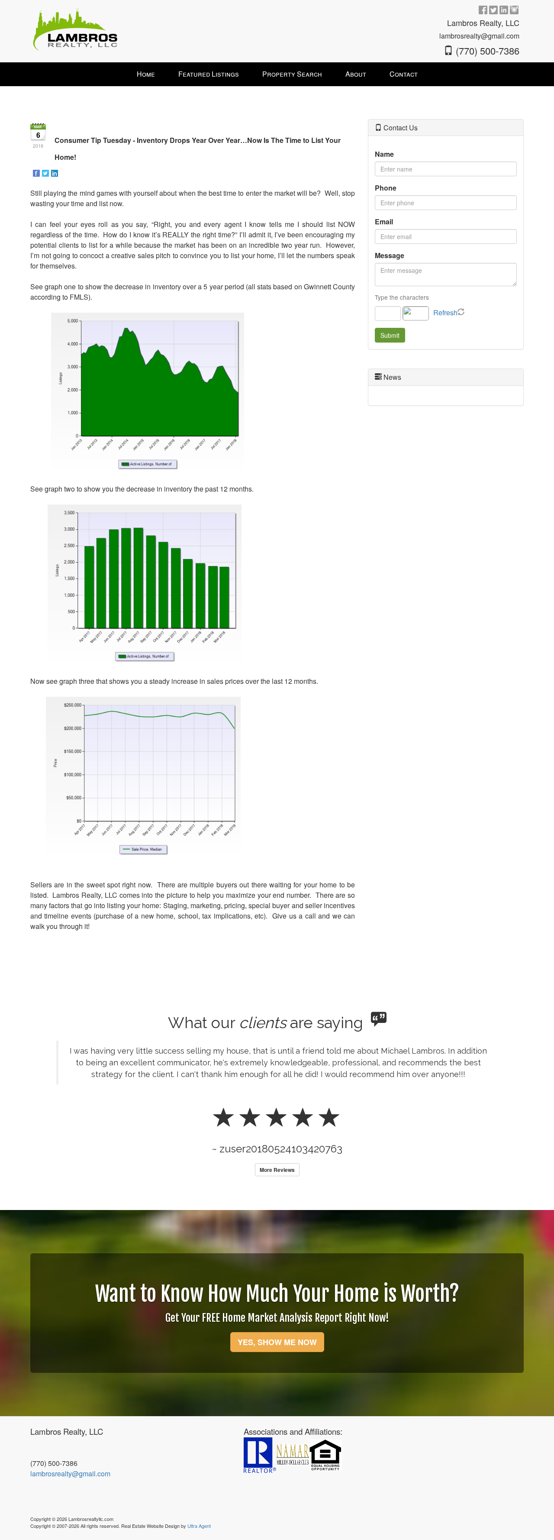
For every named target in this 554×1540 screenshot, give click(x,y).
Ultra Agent (199, 1525)
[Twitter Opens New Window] (493, 9)
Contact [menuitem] (404, 74)
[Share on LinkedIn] (55, 173)
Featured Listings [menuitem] (208, 74)
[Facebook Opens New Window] (483, 9)
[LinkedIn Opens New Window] (504, 9)
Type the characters (402, 297)
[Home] (75, 28)
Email (384, 221)
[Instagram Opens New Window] (514, 9)
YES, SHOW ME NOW (277, 1342)
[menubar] (277, 74)
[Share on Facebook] (37, 173)
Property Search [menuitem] (292, 74)
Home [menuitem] (146, 74)
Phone (385, 188)
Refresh (445, 312)
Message (389, 255)
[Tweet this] (46, 173)
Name (384, 154)
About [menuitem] (355, 74)
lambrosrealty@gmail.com (70, 1474)
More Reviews (277, 1170)
